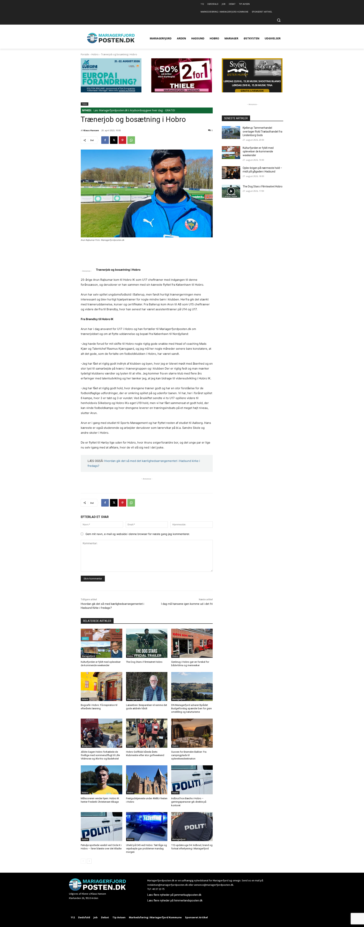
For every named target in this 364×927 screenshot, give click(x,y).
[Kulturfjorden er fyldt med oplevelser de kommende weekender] (101, 643)
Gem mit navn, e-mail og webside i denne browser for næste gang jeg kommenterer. (138, 534)
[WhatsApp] (131, 140)
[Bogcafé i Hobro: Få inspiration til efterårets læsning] (101, 686)
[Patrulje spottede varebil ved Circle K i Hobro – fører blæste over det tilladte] (101, 826)
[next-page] (89, 861)
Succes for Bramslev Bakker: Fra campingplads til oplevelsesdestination (188, 755)
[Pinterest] (122, 140)
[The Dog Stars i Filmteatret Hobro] (147, 643)
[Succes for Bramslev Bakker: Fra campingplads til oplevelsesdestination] (192, 733)
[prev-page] (83, 861)
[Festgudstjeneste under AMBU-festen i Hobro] (147, 779)
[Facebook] (105, 140)
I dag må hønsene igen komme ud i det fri (187, 604)
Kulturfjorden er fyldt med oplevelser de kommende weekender (258, 151)
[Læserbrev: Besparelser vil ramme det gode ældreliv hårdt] (147, 686)
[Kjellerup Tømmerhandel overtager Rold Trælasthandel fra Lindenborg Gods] (231, 132)
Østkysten (87, 746)
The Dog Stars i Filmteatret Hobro (144, 661)
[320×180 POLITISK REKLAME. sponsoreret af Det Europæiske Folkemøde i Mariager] (111, 91)
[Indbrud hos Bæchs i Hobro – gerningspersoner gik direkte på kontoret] (192, 779)
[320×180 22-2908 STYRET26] (252, 91)
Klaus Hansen (91, 130)
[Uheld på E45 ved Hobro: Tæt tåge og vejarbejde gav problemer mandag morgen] (147, 826)
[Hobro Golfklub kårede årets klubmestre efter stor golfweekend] (147, 733)
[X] (114, 140)
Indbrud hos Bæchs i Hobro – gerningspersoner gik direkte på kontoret (188, 802)
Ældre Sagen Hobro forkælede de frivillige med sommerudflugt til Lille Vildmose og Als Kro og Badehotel (100, 755)
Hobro (95, 54)
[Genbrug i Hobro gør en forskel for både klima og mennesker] (192, 643)
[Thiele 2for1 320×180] (181, 91)
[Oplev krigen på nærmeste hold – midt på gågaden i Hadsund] (231, 172)
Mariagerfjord (88, 656)
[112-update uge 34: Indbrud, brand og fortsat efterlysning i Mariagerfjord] (192, 826)
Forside (85, 54)
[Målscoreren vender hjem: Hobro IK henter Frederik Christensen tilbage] (101, 779)
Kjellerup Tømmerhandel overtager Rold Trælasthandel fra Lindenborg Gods (262, 131)
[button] (278, 20)
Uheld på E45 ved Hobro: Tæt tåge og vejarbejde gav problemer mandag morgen (146, 848)
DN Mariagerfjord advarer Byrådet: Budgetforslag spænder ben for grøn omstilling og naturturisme (191, 708)
